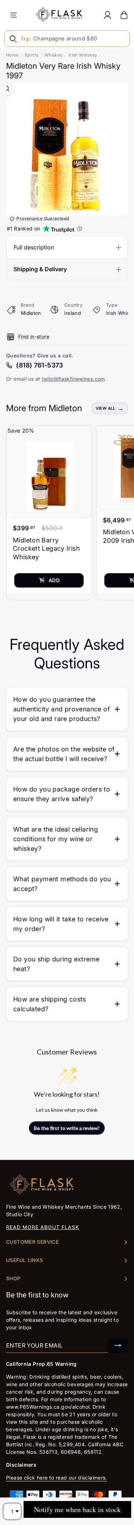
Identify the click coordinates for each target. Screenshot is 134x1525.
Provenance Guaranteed (42, 218)
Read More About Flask (42, 1227)
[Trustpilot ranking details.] (80, 229)
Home (12, 55)
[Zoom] (6, 88)
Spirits (32, 55)
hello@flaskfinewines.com (73, 379)
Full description (34, 247)
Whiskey (53, 55)
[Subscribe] (118, 1345)
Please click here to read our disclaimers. (56, 1478)
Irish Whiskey (83, 55)
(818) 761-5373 (39, 365)
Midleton (31, 313)
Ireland (72, 313)
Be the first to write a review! (67, 1128)
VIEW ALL (105, 408)
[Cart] (123, 15)
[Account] (107, 15)
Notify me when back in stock (77, 1509)
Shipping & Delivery (40, 269)
